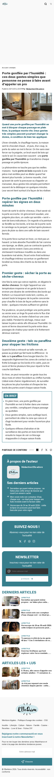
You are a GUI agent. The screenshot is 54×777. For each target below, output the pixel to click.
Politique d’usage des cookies (30, 720)
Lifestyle (12, 68)
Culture (21, 725)
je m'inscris (25, 579)
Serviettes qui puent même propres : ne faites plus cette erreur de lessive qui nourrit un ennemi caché (27, 490)
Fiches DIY (27, 728)
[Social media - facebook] (24, 541)
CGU (46, 720)
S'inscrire (29, 762)
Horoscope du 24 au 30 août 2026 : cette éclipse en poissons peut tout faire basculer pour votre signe (28, 507)
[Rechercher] (45, 4)
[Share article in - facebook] (42, 450)
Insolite (5, 725)
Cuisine (44, 725)
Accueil (5, 68)
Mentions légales (9, 720)
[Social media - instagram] (34, 541)
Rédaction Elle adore (35, 89)
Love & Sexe (16, 728)
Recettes (5, 728)
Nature (29, 725)
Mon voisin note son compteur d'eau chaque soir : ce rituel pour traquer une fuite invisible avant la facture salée (27, 499)
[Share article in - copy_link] (37, 450)
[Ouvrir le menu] (51, 4)
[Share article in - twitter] (46, 450)
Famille (36, 725)
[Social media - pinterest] (29, 541)
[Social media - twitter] (20, 541)
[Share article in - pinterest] (51, 450)
